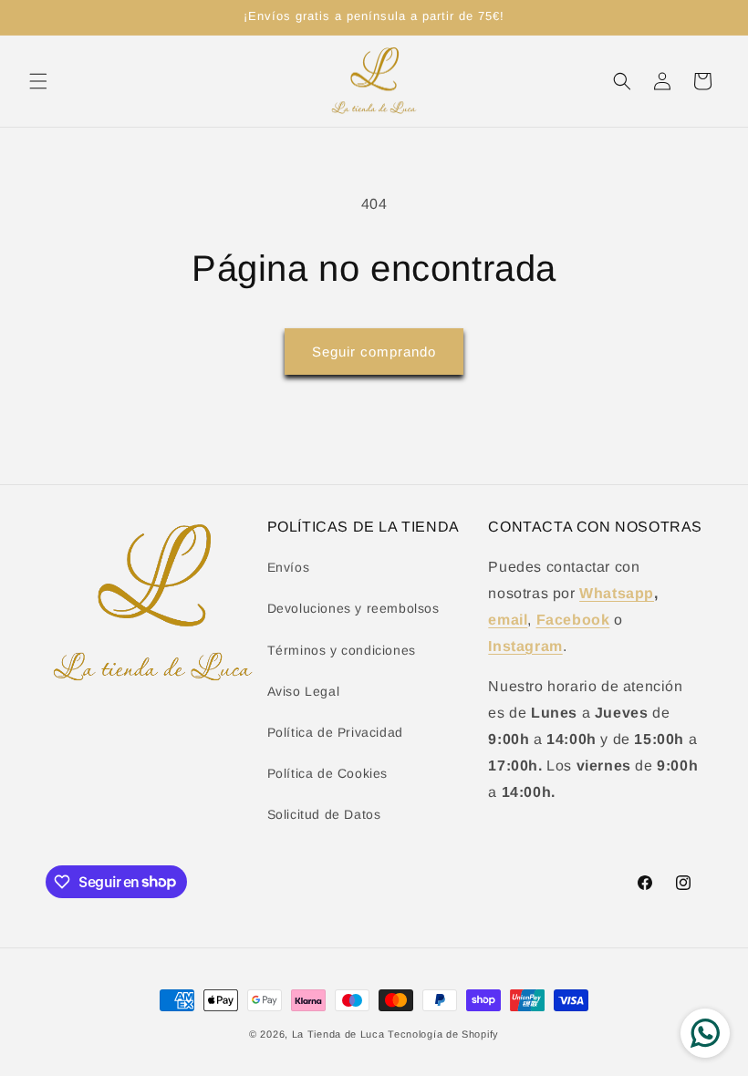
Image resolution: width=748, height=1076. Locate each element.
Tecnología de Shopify (443, 1034)
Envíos (288, 567)
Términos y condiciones (341, 650)
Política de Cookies (327, 773)
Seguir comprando (374, 351)
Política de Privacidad (335, 732)
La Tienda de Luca (338, 1034)
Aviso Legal (303, 691)
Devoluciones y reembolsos (353, 608)
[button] (38, 81)
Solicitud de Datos (324, 814)
